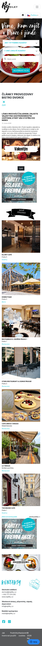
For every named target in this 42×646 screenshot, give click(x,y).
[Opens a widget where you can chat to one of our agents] (33, 642)
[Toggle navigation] (37, 7)
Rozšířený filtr (21, 70)
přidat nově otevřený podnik (9, 516)
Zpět (21, 168)
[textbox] (20, 43)
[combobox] (21, 43)
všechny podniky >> (34, 516)
